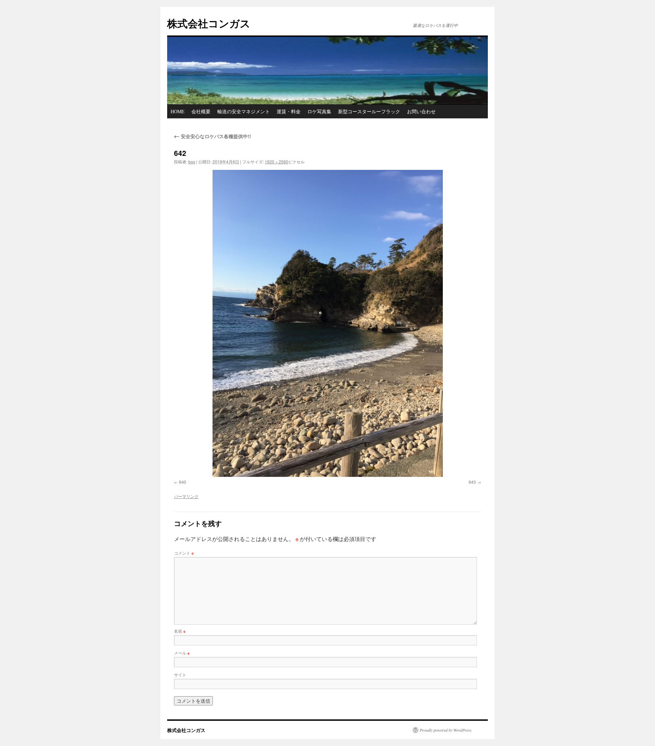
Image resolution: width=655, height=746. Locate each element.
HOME (178, 111)
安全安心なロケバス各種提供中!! (212, 136)
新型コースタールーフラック (369, 111)
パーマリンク (186, 496)
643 (472, 482)
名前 (180, 631)
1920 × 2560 (276, 161)
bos (191, 161)
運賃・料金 (289, 111)
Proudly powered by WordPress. (446, 730)
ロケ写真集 (319, 111)
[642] (327, 323)
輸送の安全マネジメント (243, 111)
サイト (180, 674)
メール (182, 653)
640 (182, 482)
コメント (184, 553)
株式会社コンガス (208, 23)
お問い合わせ (421, 111)
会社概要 (200, 111)
